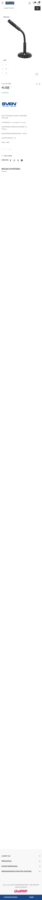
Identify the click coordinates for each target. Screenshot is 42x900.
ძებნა (37, 8)
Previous (6, 17)
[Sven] (10, 104)
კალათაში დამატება (10, 897)
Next (5, 60)
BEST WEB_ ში (30, 885)
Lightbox (36, 74)
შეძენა (31, 897)
